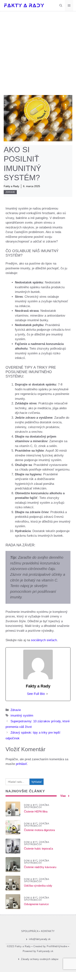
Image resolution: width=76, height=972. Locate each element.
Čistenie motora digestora (39, 830)
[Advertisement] (38, 51)
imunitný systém (22, 715)
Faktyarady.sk (45, 951)
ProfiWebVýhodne (57, 946)
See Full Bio (36, 694)
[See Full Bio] (47, 693)
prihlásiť (21, 764)
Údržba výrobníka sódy (38, 885)
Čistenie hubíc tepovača (38, 848)
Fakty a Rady (11, 186)
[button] (61, 5)
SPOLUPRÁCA (29, 931)
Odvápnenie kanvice (36, 904)
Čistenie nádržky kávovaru (40, 867)
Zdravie (10, 192)
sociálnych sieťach (44, 640)
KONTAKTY (48, 931)
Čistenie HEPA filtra (35, 811)
